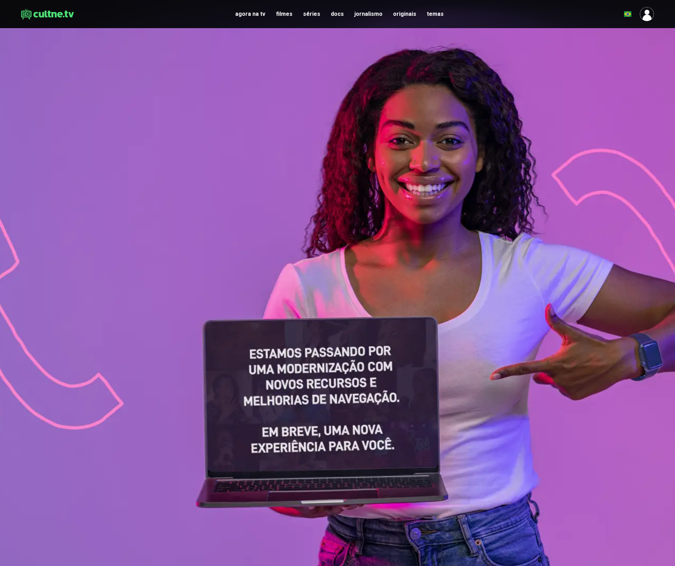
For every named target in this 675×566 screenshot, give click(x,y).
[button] (610, 14)
